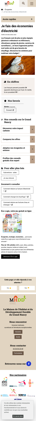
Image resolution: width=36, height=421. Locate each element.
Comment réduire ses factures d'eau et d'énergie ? (16, 204)
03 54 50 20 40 (18, 349)
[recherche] (23, 3)
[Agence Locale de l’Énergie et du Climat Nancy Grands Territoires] (4, 382)
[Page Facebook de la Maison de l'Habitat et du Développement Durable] (28, 363)
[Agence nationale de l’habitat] (22, 383)
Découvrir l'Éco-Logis (10, 256)
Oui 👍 (9, 288)
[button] (18, 19)
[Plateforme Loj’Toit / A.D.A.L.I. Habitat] (31, 383)
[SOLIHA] (22, 395)
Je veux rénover (8, 178)
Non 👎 (27, 288)
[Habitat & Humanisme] (4, 395)
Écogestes (8, 9)
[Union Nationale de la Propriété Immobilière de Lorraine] (18, 399)
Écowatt (9, 110)
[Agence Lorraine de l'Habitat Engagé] (13, 386)
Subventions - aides (10, 172)
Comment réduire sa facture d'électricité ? (16, 190)
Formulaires (18, 353)
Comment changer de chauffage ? (14, 197)
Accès (18, 337)
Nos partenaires (18, 375)
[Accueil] (9, 3)
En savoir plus (18, 416)
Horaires (18, 332)
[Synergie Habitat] (31, 395)
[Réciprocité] (13, 392)
